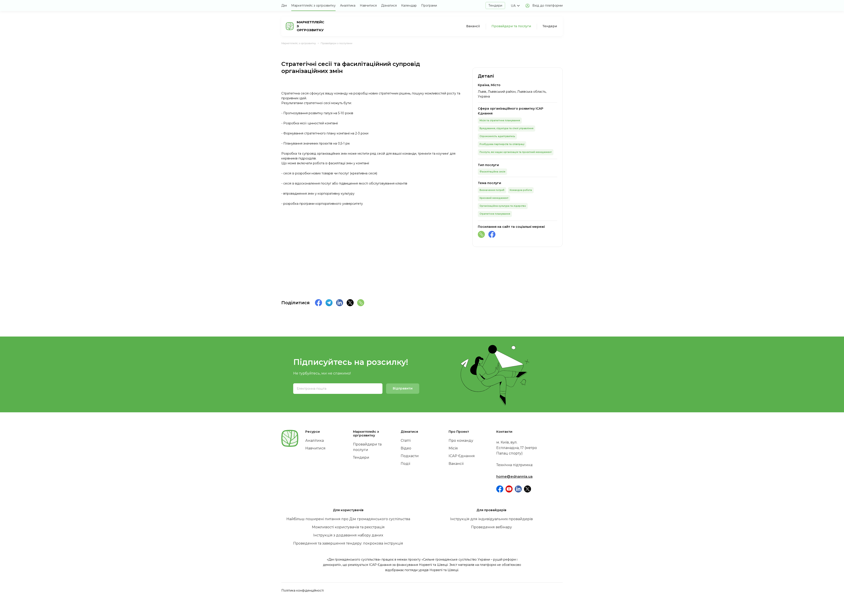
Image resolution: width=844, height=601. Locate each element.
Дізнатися (389, 5)
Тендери (495, 5)
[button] (515, 6)
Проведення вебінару (491, 527)
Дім (284, 5)
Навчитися (368, 5)
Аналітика (347, 5)
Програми (429, 5)
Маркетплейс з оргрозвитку (313, 5)
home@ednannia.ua (514, 476)
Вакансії (473, 26)
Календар (409, 5)
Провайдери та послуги (511, 26)
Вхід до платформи (547, 5)
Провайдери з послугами (336, 43)
